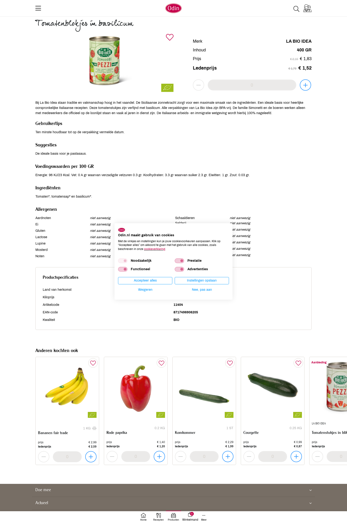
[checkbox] (122, 260)
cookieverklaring (154, 249)
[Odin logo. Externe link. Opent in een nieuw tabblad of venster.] (121, 230)
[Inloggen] (307, 8)
